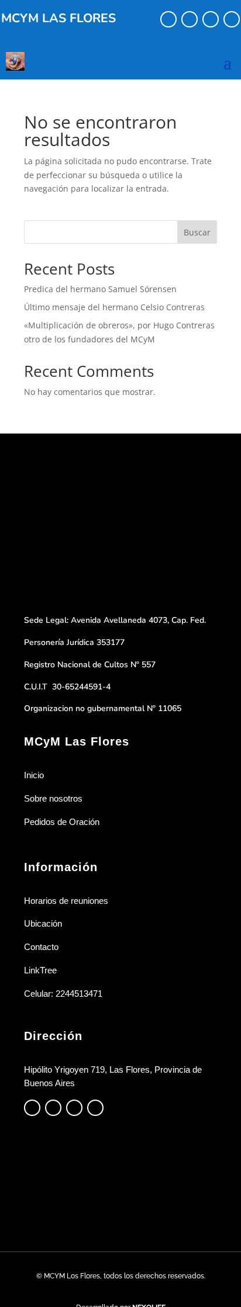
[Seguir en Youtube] (231, 19)
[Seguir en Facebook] (168, 19)
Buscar (197, 232)
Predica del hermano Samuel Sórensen (100, 288)
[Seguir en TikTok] (210, 19)
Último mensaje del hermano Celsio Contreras (114, 307)
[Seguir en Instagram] (189, 19)
